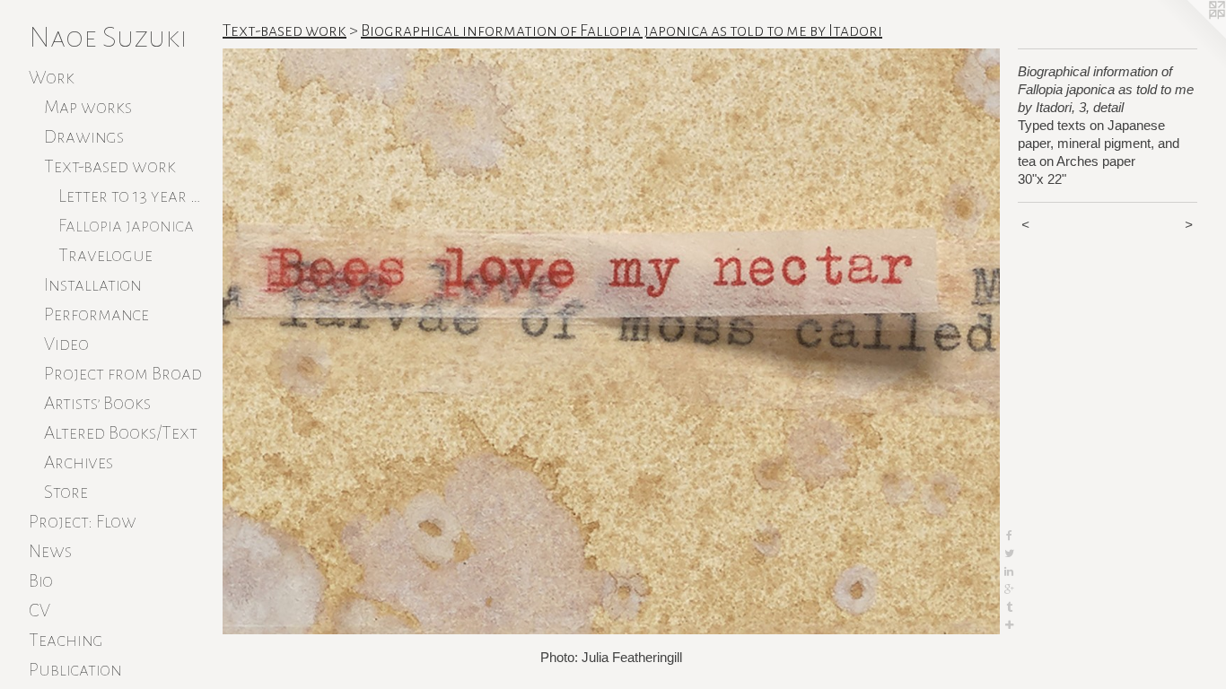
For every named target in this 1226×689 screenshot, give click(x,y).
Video (66, 343)
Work (51, 77)
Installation (93, 284)
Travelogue (105, 255)
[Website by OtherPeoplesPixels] (1190, 36)
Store (66, 491)
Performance (96, 314)
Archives (78, 462)
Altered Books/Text (120, 432)
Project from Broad (123, 373)
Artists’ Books (97, 403)
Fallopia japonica (126, 225)
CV (39, 610)
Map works (88, 107)
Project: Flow (82, 521)
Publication (75, 669)
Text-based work (110, 166)
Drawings (84, 136)
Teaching (66, 640)
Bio (41, 580)
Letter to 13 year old (133, 195)
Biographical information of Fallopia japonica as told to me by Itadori (621, 30)
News (50, 551)
